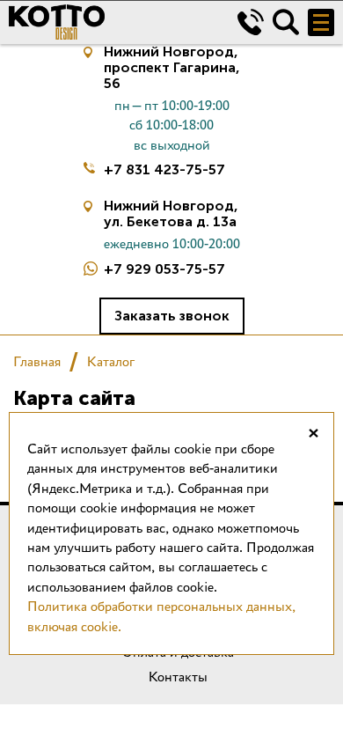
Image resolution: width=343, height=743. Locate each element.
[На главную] (110, 22)
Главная (37, 361)
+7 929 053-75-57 (164, 269)
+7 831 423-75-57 (164, 169)
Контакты (178, 676)
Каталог (111, 361)
